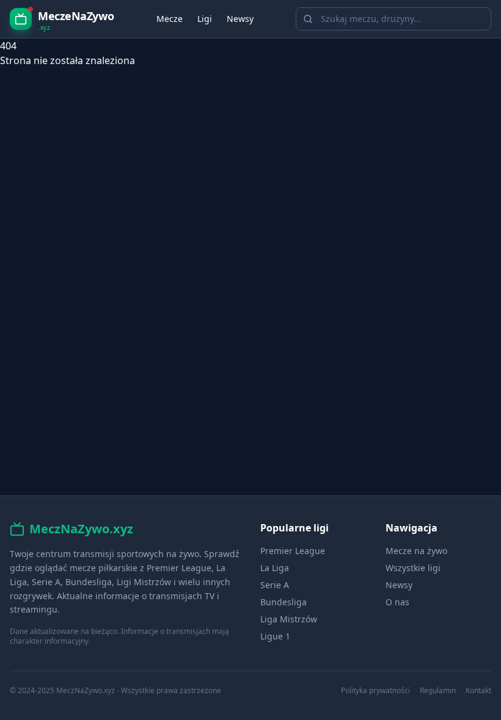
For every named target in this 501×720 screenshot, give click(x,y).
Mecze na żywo (416, 550)
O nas (397, 602)
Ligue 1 (275, 636)
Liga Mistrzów (288, 619)
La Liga (274, 568)
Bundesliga (283, 602)
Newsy (240, 18)
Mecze (169, 18)
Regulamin (438, 691)
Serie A (274, 585)
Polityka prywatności (375, 691)
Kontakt (478, 691)
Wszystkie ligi (413, 568)
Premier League (292, 550)
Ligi (204, 18)
